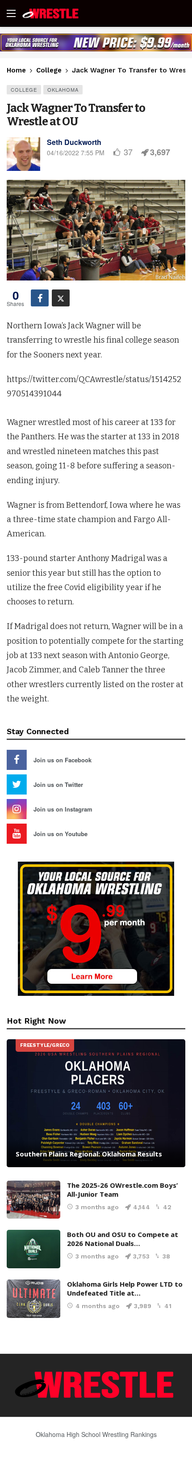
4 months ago (97, 1305)
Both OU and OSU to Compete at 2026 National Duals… (122, 1239)
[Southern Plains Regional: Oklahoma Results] (96, 1103)
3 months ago (97, 1207)
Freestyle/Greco (45, 1045)
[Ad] (96, 42)
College (24, 89)
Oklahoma (63, 89)
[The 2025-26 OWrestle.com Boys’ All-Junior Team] (33, 1200)
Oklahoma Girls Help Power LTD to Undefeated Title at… (125, 1288)
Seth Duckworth (74, 142)
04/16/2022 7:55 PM (75, 152)
